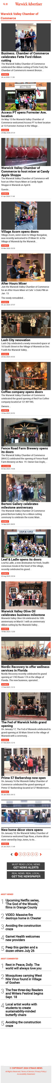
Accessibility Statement (26, 1074)
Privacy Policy (40, 1071)
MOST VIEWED (7, 894)
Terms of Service (27, 1071)
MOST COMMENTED (9, 958)
